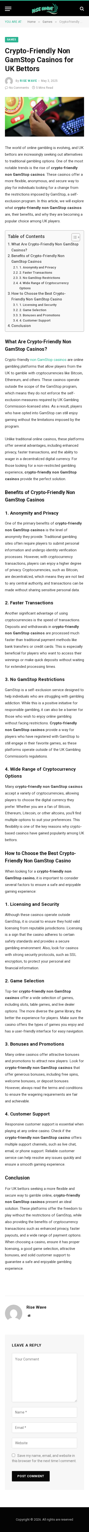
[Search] (81, 8)
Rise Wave (28, 81)
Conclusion (21, 326)
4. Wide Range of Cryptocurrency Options (43, 285)
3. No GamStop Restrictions (39, 278)
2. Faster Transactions (35, 272)
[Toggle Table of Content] (73, 237)
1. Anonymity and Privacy (37, 267)
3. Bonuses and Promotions (39, 315)
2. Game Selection (32, 310)
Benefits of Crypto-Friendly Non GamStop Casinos (38, 259)
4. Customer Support (34, 320)
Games (11, 39)
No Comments (19, 87)
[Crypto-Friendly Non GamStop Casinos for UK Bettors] (44, 117)
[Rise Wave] (44, 9)
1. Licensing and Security (37, 305)
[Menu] (8, 8)
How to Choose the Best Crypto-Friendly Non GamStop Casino (38, 296)
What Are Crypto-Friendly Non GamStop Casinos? (44, 247)
